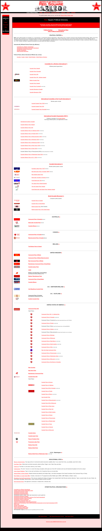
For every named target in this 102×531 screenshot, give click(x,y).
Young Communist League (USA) (21, 507)
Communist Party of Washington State (50, 356)
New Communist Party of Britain (35, 260)
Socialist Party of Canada (37, 200)
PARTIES (73, 12)
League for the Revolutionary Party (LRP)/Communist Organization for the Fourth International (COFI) (36, 502)
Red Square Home (43, 516)
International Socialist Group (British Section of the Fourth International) (29, 497)
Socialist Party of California (47, 385)
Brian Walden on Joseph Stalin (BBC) (22, 475)
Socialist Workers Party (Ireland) (28, 124)
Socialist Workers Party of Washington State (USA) (32, 154)
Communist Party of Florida (47, 323)
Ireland (26, 57)
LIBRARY (63, 12)
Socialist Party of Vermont (47, 427)
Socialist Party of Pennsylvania (48, 418)
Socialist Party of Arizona (47, 382)
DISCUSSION (47, 12)
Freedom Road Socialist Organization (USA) (23, 490)
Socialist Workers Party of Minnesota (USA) (30, 142)
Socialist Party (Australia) (35, 71)
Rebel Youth (16, 504)
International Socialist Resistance (21, 494)
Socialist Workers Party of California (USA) (30, 130)
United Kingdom (32, 57)
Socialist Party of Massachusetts (49, 400)
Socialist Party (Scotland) (35, 86)
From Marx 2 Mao (18, 464)
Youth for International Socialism (21, 508)
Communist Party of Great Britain (36, 279)
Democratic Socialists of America (39, 177)
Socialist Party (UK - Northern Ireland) (38, 77)
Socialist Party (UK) (34, 74)
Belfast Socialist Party (34, 80)
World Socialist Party (36, 206)
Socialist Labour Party (33, 266)
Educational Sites (63, 30)
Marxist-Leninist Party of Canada (35, 237)
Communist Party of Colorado (48, 317)
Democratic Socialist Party (34, 222)
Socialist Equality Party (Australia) (39, 109)
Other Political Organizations (56, 31)
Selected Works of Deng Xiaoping (21, 473)
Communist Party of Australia (35, 219)
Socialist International (21, 50)
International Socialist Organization (24, 49)
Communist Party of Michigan (48, 335)
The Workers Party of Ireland (35, 246)
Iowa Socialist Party (46, 397)
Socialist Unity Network (19, 505)
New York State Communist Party (49, 350)
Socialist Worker (61, 118)
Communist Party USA (33, 308)
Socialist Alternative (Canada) (36, 89)
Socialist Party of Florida (47, 391)
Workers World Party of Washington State (38, 453)
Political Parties (48, 30)
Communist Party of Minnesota (48, 338)
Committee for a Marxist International (22, 489)
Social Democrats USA (37, 180)
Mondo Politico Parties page (67, 15)
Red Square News (69, 516)
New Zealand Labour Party (37, 174)
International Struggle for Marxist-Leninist (23, 498)
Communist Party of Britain (34, 255)
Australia (19, 57)
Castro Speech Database (19, 471)
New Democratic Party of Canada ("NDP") (41, 171)
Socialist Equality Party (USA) (38, 103)
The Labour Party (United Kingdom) (39, 183)
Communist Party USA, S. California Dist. (51, 314)
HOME (41, 12)
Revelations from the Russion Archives (22, 478)
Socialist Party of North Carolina (48, 412)
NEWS (68, 12)
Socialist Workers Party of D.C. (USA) (29, 157)
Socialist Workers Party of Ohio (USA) (29, 148)
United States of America (41, 57)
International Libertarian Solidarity (21, 496)
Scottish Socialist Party (33, 298)
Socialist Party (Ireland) (35, 68)
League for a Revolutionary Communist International (25, 501)
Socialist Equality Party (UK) (38, 106)
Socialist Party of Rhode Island (48, 421)
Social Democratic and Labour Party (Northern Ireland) (43, 189)
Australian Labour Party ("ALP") (38, 168)
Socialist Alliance (32, 282)
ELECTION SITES (55, 12)
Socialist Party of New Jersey (48, 406)
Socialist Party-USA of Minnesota (49, 403)
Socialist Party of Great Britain (38, 203)
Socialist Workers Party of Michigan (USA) (30, 139)
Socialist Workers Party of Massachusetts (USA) (31, 136)
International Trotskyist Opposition (21, 499)
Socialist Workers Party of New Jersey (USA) (30, 145)
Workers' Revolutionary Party (35, 276)
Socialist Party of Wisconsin (48, 430)
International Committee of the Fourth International (28, 48)
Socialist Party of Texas (47, 424)
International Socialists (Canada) (28, 121)
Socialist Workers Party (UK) (27, 127)
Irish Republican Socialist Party (35, 289)
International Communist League (21, 492)
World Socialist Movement (22, 51)
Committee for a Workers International (25, 46)
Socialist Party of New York (47, 409)
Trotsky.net (16, 466)
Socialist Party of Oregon (47, 415)
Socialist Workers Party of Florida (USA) (29, 133)
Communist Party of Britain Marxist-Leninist (38, 257)
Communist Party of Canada (34, 234)
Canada (23, 57)
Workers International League (20, 506)
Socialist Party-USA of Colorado (48, 388)
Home (5, 22)
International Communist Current (21, 491)
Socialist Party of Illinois (47, 394)
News (6, 27)
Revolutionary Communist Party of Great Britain (39, 263)
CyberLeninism (17, 468)
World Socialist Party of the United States (41, 209)
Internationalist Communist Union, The (22, 500)
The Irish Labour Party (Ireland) (38, 186)
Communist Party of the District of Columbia (51, 362)
